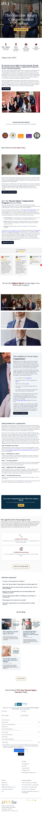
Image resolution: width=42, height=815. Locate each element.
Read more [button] (3, 273)
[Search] (37, 3)
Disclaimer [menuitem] (4, 805)
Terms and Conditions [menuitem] (6, 807)
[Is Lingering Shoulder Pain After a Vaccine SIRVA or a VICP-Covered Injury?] (31, 624)
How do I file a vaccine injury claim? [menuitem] (29, 787)
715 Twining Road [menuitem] (25, 763)
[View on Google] (2, 257)
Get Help (21, 505)
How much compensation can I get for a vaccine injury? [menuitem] (30, 792)
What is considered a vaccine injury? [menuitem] (29, 782)
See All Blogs (21, 678)
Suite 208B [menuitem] (24, 766)
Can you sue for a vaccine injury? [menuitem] (28, 789)
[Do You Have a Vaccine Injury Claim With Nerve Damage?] (11, 651)
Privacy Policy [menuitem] (13, 807)
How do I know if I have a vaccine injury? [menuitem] (30, 784)
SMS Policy (21, 747)
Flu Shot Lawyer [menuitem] (5, 784)
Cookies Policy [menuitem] (4, 809)
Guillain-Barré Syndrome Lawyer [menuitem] (8, 787)
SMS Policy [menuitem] (10, 809)
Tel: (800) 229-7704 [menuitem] (26, 770)
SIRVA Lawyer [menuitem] (4, 782)
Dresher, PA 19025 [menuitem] (25, 768)
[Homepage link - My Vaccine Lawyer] (9, 804)
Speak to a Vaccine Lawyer (9, 192)
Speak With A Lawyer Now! (20, 413)
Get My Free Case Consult (21, 29)
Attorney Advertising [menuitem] (10, 805)
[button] (40, 2)
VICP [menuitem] (3, 791)
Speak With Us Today (8, 242)
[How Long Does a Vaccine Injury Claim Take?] (11, 624)
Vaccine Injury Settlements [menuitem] (7, 789)
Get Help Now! (6, 88)
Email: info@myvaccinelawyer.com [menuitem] (29, 772)
